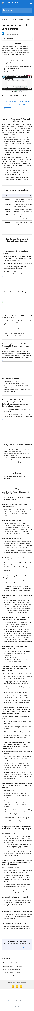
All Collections (5, 19)
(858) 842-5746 (25, 947)
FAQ (5, 109)
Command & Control (23, 19)
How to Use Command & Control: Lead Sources (18, 105)
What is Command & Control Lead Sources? (17, 101)
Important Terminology (11, 103)
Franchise (13, 19)
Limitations (7, 107)
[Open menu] (31, 3)
